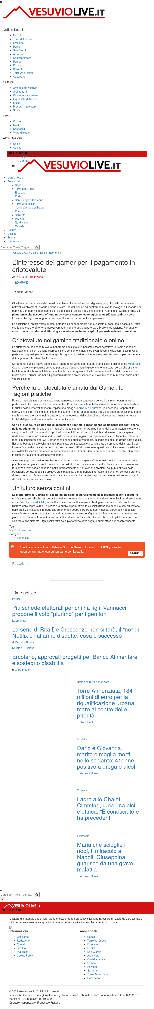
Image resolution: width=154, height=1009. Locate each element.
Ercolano (18, 43)
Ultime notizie (15, 177)
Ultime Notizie (39, 252)
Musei (16, 103)
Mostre (17, 125)
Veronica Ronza (24, 642)
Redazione (36, 277)
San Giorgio (20, 50)
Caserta (19, 226)
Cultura (12, 230)
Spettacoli (19, 129)
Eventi (11, 237)
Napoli (17, 35)
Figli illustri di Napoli (25, 99)
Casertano (19, 76)
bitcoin (13, 530)
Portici (16, 46)
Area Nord (19, 54)
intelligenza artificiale (33, 502)
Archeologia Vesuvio (25, 88)
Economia (55, 252)
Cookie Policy (25, 955)
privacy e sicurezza (90, 408)
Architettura (20, 91)
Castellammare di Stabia (29, 207)
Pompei (17, 61)
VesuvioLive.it (20, 252)
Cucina (17, 147)
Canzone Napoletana (25, 95)
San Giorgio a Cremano (29, 200)
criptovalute (24, 530)
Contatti (24, 160)
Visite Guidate (21, 132)
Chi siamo (23, 937)
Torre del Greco (22, 39)
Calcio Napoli (15, 241)
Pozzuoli (18, 65)
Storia (16, 110)
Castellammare (22, 58)
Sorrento (18, 69)
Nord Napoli (22, 222)
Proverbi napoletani (24, 106)
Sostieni (24, 157)
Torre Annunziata (23, 73)
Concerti (18, 121)
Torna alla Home (77, 577)
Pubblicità (22, 952)
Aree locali (14, 181)
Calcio (16, 144)
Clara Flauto (22, 669)
